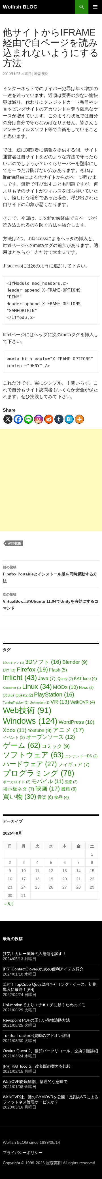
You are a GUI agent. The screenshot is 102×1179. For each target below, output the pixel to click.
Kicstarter (12, 687)
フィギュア (74, 764)
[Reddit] (48, 419)
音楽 (45, 797)
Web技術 (14, 543)
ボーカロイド (16, 782)
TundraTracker (16, 702)
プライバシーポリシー (22, 1152)
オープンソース (50, 737)
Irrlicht (20, 677)
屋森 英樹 (41, 74)
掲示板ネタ (18, 789)
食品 (61, 797)
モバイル (47, 781)
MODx (65, 687)
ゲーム (22, 745)
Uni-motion (39, 702)
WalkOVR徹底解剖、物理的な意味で (35, 1081)
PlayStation (54, 694)
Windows (30, 720)
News (86, 688)
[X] (7, 419)
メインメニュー (95, 7)
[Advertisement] (51, 480)
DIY (9, 670)
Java (47, 678)
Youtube (39, 730)
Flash (58, 670)
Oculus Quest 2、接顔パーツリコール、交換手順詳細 (50, 1051)
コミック (56, 746)
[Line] (28, 419)
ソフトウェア (33, 754)
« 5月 (9, 903)
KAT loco (85, 678)
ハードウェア (30, 764)
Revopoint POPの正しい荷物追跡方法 (36, 1020)
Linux (37, 686)
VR (59, 701)
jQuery (65, 679)
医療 (71, 782)
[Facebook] (18, 419)
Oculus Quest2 (18, 695)
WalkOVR (82, 702)
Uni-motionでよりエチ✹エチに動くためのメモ (44, 1005)
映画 (47, 788)
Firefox (32, 669)
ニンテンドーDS (81, 756)
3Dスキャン (13, 662)
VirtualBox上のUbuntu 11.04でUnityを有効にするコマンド (50, 601)
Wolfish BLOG (20, 7)
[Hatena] (69, 419)
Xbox (14, 730)
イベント (14, 737)
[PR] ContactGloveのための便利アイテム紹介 (43, 969)
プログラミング (38, 773)
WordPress (76, 722)
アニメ (68, 730)
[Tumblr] (58, 419)
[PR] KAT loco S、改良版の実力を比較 (37, 1066)
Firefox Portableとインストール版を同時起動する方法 (50, 574)
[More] (79, 419)
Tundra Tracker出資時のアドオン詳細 (36, 1035)
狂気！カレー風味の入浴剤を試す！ (34, 953)
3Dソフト (43, 662)
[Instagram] (38, 419)
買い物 (19, 796)
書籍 (68, 788)
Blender (75, 662)
